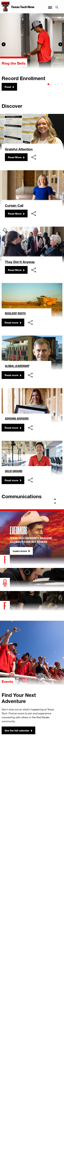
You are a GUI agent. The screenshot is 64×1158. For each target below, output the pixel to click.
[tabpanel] (32, 52)
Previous (4, 44)
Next (60, 44)
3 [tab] (55, 84)
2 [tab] (52, 84)
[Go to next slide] (55, 503)
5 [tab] (61, 84)
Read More (15, 157)
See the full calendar (17, 730)
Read (8, 86)
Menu (49, 5)
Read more (11, 322)
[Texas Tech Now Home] (5, 6)
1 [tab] (48, 84)
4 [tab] (58, 84)
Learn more (20, 550)
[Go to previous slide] (55, 499)
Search (57, 5)
